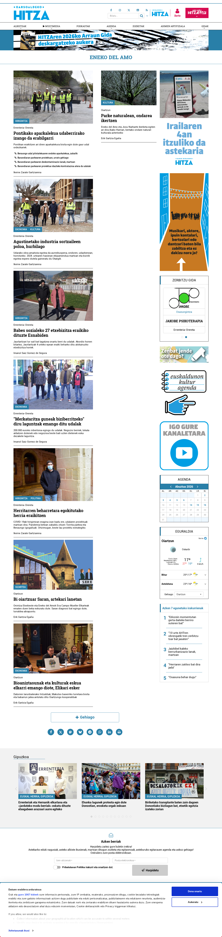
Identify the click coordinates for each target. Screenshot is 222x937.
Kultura (35, 229)
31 (193, 495)
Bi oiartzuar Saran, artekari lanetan (47, 599)
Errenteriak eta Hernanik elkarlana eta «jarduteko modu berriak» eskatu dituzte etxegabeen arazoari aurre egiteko (44, 806)
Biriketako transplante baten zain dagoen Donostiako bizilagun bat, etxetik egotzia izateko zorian (171, 806)
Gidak (205, 26)
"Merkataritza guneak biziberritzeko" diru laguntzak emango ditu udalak (48, 421)
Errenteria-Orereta (23, 127)
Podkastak (83, 26)
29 (179, 495)
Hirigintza (21, 121)
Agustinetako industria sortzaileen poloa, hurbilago (47, 244)
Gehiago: (169, 594)
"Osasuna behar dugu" (182, 677)
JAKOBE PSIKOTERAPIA (184, 321)
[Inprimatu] (119, 732)
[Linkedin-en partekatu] (109, 732)
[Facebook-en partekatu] (51, 732)
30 (186, 495)
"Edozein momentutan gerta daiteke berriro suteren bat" (182, 620)
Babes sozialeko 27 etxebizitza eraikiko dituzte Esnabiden (51, 333)
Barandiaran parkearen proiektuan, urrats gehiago (43, 157)
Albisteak (19, 26)
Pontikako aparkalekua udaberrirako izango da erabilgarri (49, 136)
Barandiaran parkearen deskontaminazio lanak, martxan (46, 162)
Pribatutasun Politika (73, 867)
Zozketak (138, 26)
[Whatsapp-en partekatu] (99, 732)
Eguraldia (184, 531)
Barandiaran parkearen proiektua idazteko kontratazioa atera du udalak (54, 166)
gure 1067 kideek (28, 894)
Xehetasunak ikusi (18, 930)
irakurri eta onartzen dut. (87, 867)
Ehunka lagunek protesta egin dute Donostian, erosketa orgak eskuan (104, 804)
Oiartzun (18, 593)
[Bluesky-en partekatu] (80, 732)
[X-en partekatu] (60, 732)
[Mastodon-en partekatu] (70, 732)
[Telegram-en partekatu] (90, 732)
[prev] (171, 487)
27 (165, 495)
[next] (198, 487)
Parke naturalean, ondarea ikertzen (126, 118)
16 (205, 505)
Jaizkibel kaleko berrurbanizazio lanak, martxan (182, 651)
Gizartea (20, 587)
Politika (36, 498)
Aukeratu (193, 902)
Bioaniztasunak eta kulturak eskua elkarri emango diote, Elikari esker (47, 685)
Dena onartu (195, 891)
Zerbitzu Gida (184, 280)
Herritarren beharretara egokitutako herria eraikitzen (48, 513)
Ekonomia (21, 229)
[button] (188, 594)
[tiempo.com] (205, 538)
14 (191, 505)
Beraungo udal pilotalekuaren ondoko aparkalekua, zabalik (48, 153)
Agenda (111, 26)
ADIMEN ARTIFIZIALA (173, 26)
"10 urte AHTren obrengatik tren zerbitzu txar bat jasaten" (183, 636)
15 (198, 505)
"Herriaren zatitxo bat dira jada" (184, 666)
